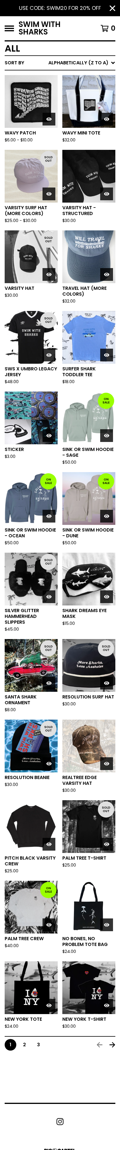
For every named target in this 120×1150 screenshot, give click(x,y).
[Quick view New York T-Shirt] (106, 1005)
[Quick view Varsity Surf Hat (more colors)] (49, 194)
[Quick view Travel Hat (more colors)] (106, 274)
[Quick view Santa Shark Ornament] (49, 683)
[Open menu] (9, 28)
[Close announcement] (112, 8)
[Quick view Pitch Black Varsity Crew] (49, 844)
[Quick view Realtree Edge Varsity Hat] (106, 763)
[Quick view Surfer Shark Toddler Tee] (106, 355)
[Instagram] (60, 1122)
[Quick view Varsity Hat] (49, 274)
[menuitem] (60, 63)
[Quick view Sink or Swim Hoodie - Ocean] (49, 516)
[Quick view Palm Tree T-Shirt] (106, 844)
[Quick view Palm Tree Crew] (49, 924)
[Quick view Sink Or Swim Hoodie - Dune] (106, 516)
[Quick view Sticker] (49, 435)
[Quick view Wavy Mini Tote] (106, 119)
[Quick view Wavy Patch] (49, 119)
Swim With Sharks (40, 28)
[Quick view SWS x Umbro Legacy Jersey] (49, 355)
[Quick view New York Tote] (49, 1005)
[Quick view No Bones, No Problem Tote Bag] (106, 924)
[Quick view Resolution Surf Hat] (106, 683)
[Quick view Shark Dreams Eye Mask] (106, 596)
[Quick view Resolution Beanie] (49, 763)
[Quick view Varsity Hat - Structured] (106, 194)
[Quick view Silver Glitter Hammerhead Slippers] (49, 596)
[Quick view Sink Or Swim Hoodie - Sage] (106, 435)
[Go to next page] (112, 1045)
